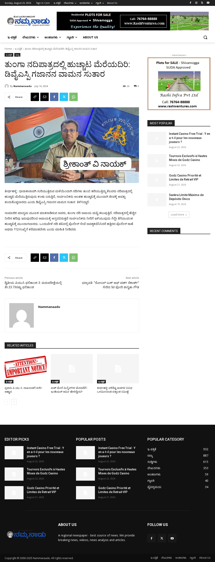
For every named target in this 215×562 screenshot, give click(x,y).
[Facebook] (190, 3)
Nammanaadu (22, 86)
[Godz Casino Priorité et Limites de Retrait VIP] (156, 180)
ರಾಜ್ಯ (17, 54)
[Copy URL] (35, 97)
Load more (177, 214)
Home (8, 49)
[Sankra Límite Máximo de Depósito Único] (156, 199)
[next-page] (14, 402)
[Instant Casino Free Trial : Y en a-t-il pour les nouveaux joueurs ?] (156, 138)
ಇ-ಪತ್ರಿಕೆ (18, 49)
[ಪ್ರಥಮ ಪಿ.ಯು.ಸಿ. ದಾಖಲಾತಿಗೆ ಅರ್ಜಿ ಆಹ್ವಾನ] (26, 368)
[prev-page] (7, 402)
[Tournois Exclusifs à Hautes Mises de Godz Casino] (156, 160)
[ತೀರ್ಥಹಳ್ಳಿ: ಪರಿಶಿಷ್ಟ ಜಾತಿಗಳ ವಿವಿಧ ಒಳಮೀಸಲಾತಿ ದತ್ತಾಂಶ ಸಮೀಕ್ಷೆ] (118, 368)
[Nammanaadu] (7, 86)
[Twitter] (202, 3)
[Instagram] (196, 3)
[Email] (44, 97)
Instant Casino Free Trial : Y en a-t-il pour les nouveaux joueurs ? (189, 138)
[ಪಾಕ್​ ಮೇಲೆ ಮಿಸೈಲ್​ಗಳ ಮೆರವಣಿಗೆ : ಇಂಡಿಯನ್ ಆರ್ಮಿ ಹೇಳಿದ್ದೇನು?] (72, 368)
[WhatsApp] (73, 97)
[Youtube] (208, 3)
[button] (205, 37)
